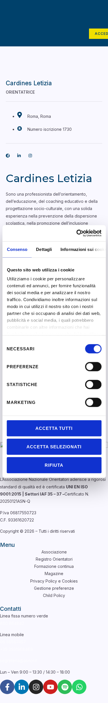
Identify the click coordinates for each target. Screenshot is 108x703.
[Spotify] (65, 687)
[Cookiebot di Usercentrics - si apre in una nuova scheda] (76, 233)
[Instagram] (36, 687)
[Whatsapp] (79, 687)
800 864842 (12, 623)
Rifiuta (54, 464)
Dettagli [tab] (44, 249)
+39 (16, 649)
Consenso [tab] (17, 249)
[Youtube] (50, 687)
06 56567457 (13, 641)
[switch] (93, 366)
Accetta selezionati (54, 446)
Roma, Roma (38, 116)
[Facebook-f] (7, 687)
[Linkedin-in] (19, 156)
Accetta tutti (54, 428)
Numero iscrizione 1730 (49, 129)
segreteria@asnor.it (18, 660)
